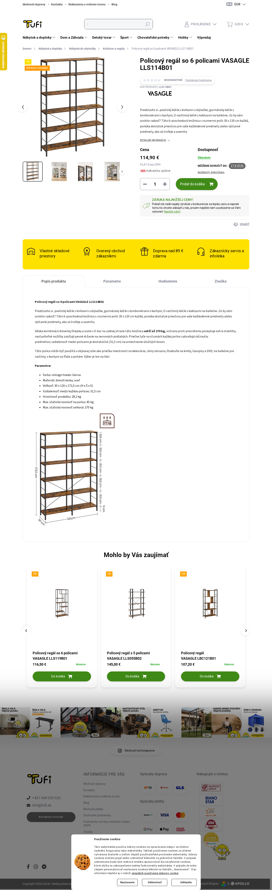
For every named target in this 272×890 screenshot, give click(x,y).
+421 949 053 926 (46, 798)
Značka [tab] (221, 281)
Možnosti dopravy (34, 4)
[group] (62, 627)
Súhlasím (186, 882)
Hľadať (147, 24)
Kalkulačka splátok (158, 171)
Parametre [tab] (112, 281)
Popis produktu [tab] (53, 281)
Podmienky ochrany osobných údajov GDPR (106, 823)
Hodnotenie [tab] (168, 281)
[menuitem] (39, 37)
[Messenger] (44, 867)
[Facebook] (28, 867)
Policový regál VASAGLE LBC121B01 (198, 655)
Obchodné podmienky (97, 815)
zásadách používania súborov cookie (155, 873)
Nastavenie (127, 882)
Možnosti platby (93, 809)
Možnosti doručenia (211, 172)
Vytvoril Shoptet (209, 883)
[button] (62, 664)
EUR (237, 4)
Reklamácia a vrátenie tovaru (87, 4)
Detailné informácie (153, 140)
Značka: (156, 102)
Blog (114, 4)
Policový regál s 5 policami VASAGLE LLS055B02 (128, 655)
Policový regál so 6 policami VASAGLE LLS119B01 (55, 655)
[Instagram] (36, 867)
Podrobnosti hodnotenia (198, 80)
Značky (88, 831)
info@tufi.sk (41, 805)
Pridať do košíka (192, 184)
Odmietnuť (154, 882)
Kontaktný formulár (51, 816)
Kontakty (57, 4)
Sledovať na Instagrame (140, 750)
